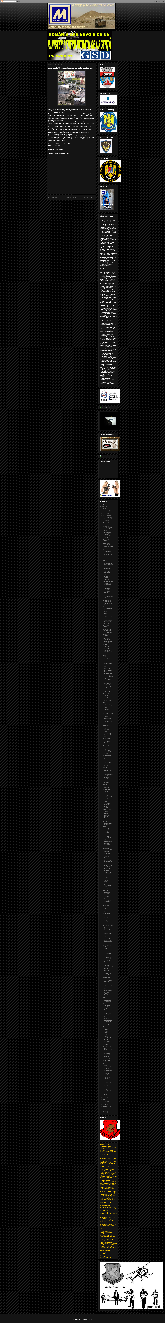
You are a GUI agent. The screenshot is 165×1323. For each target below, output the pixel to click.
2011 (103, 509)
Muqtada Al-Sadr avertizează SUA (107, 757)
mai (104, 1099)
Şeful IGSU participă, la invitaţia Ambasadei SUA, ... (106, 816)
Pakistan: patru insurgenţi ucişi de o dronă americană (107, 866)
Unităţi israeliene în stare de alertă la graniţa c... (108, 545)
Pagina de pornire (71, 197)
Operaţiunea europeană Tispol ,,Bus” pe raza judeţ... (108, 1055)
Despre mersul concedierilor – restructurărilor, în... (107, 720)
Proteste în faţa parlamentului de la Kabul (107, 823)
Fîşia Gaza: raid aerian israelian (107, 861)
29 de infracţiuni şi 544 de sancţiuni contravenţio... (108, 776)
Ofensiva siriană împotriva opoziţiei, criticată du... (107, 1073)
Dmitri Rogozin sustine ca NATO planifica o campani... (107, 979)
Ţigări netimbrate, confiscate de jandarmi (107, 622)
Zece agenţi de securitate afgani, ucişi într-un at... (107, 1066)
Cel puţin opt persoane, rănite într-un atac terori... (107, 570)
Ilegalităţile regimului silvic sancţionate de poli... (107, 934)
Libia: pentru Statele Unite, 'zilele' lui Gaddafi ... (107, 856)
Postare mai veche (88, 197)
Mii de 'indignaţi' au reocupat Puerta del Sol (107, 953)
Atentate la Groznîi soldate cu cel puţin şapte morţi (107, 528)
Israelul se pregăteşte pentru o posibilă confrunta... (106, 893)
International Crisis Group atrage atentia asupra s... (107, 941)
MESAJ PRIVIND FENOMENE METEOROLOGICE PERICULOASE (108, 676)
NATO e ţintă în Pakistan (107, 810)
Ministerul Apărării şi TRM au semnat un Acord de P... (108, 927)
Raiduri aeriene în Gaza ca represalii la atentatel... (108, 727)
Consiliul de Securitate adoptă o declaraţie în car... (107, 1006)
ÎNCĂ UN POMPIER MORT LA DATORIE (106, 577)
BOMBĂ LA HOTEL (106, 635)
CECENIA (60, 145)
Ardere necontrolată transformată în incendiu (107, 901)
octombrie (106, 515)
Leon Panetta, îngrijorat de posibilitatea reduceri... (107, 973)
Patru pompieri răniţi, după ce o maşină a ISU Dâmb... (107, 705)
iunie (104, 1097)
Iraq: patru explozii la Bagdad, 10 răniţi (106, 879)
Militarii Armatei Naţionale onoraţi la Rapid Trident (108, 966)
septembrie (106, 518)
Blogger (90, 1319)
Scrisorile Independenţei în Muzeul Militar (107, 609)
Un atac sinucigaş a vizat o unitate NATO (108, 596)
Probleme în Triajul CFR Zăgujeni (106, 786)
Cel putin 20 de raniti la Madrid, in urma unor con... (108, 986)
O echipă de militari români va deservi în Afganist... (107, 873)
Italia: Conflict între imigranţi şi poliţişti (108, 1043)
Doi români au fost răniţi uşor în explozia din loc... (108, 584)
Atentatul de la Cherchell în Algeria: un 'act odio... (107, 602)
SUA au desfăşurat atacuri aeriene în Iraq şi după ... (107, 796)
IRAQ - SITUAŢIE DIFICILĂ (107, 1078)
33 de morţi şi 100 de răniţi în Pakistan (108, 715)
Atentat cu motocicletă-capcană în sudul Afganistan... (107, 804)
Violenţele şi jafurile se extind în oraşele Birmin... (106, 920)
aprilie (105, 1102)
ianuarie (105, 1109)
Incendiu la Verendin (106, 781)
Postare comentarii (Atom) (74, 202)
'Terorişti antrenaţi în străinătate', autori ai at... (108, 1090)
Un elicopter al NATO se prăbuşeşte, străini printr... (107, 947)
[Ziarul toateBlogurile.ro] (102, 456)
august (105, 520)
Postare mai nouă (53, 197)
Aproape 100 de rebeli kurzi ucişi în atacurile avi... (108, 657)
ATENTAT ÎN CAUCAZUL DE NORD (107, 670)
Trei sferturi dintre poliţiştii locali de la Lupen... (107, 699)
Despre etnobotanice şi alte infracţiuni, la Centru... (107, 616)
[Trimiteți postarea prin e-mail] (69, 143)
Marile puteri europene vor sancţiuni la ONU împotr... (107, 740)
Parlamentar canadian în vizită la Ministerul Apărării (107, 1029)
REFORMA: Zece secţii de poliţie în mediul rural (107, 631)
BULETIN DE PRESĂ (106, 523)
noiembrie (106, 513)
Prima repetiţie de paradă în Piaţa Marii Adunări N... (107, 769)
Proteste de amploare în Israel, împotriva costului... (107, 1083)
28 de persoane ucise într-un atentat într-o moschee (107, 590)
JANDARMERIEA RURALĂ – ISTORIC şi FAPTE (107, 535)
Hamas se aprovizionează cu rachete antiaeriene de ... (107, 552)
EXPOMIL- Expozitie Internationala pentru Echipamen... (107, 829)
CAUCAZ (55, 145)
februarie (105, 1106)
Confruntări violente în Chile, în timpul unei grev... (107, 640)
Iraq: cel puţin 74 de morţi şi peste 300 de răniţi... (107, 837)
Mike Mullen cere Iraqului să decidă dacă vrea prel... (107, 1037)
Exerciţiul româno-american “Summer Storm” (108, 993)
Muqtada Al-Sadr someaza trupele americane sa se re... (107, 908)
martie (105, 1104)
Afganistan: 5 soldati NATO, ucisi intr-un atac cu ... (107, 886)
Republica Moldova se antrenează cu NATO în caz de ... (108, 563)
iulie (104, 1095)
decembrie (106, 511)
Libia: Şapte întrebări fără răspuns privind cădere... (107, 651)
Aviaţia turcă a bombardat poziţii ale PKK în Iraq (107, 751)
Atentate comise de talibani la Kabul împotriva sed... (108, 734)
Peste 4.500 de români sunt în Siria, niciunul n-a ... (108, 959)
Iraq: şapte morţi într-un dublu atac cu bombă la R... (107, 1014)
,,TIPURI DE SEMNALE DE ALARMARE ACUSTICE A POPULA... (107, 1021)
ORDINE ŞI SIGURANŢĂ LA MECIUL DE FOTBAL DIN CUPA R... (108, 684)
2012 (103, 506)
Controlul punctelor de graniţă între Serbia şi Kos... (107, 999)
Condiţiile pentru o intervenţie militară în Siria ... (108, 1049)
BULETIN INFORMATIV (107, 645)
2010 (103, 1112)
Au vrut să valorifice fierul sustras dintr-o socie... (107, 664)
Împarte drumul (107, 558)
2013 (103, 504)
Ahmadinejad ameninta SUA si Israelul (107, 850)
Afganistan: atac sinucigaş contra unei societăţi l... (107, 844)
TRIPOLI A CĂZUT (106, 710)
